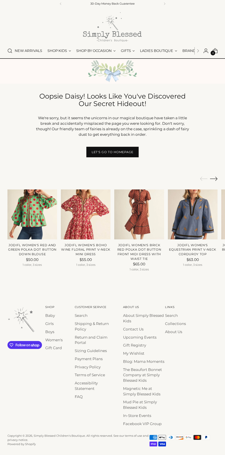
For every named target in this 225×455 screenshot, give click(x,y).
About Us (173, 332)
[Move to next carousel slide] (214, 178)
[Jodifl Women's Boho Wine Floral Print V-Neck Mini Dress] (86, 214)
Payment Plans (89, 359)
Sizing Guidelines (91, 351)
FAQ (79, 396)
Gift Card (53, 348)
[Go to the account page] (205, 50)
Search (81, 315)
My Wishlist (133, 353)
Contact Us (133, 329)
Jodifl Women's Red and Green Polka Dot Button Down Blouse (32, 249)
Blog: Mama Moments (143, 361)
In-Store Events (137, 415)
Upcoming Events (139, 337)
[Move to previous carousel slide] (203, 179)
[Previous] (60, 3)
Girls (49, 323)
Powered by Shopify (21, 444)
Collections (175, 323)
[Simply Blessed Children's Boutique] (112, 26)
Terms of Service (90, 375)
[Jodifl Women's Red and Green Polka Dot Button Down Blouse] (32, 214)
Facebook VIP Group (142, 424)
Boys (49, 332)
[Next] (164, 3)
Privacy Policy (88, 367)
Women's (54, 340)
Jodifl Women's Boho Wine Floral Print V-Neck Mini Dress (85, 249)
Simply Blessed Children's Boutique (59, 435)
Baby (50, 315)
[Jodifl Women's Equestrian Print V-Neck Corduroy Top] (193, 214)
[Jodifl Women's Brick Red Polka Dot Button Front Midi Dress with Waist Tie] (139, 214)
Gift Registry (134, 345)
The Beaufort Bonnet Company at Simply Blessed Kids (142, 375)
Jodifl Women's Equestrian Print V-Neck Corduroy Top (192, 249)
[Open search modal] (9, 50)
